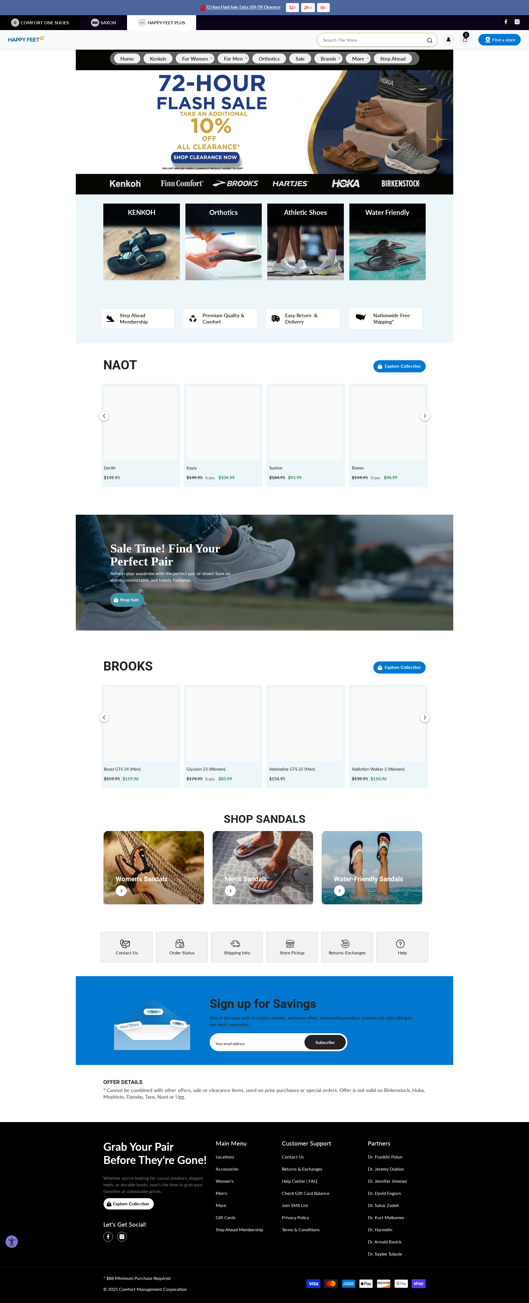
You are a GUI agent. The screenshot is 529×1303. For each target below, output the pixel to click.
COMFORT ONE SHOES (45, 22)
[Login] (448, 40)
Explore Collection (403, 366)
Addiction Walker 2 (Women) (378, 769)
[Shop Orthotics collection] (223, 242)
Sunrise (275, 467)
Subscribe (325, 1042)
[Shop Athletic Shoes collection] (305, 242)
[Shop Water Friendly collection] (387, 242)
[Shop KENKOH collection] (141, 242)
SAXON (108, 22)
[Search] (377, 40)
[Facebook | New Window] (505, 21)
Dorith (109, 467)
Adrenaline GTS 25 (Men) (292, 769)
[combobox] (371, 39)
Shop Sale (129, 599)
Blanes (358, 467)
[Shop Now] (153, 867)
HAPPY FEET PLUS (166, 22)
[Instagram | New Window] (517, 21)
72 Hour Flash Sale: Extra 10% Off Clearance (243, 7)
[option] (140, 435)
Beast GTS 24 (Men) (122, 769)
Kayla (191, 467)
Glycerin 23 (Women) (206, 769)
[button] (104, 416)
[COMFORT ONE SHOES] (26, 39)
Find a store (503, 39)
